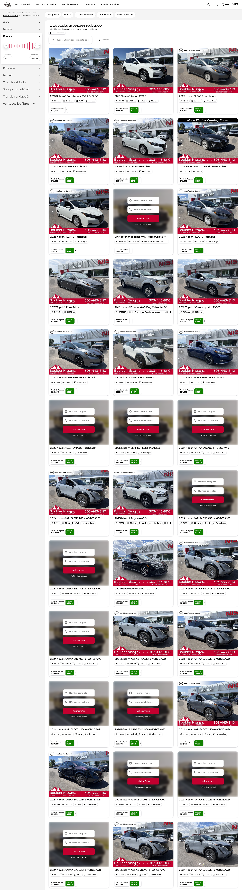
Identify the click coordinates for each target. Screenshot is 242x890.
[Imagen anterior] (52, 70)
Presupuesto (53, 15)
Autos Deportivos (125, 15)
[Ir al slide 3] (78, 89)
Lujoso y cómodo (85, 15)
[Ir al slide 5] (87, 89)
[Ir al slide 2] (74, 89)
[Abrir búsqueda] (209, 4)
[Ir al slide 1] (70, 89)
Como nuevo (105, 15)
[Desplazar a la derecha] (170, 242)
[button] (53, 70)
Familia (67, 15)
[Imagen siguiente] (105, 70)
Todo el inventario (56, 29)
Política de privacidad (143, 224)
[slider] (6, 45)
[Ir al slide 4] (83, 89)
